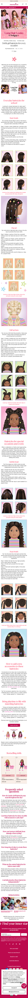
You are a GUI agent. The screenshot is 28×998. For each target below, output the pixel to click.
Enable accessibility (14, 1)
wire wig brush (19, 804)
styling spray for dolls (15, 810)
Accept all (14, 987)
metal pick (3, 806)
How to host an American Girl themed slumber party (7, 911)
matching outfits (9, 711)
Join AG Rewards (14, 7)
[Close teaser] (21, 983)
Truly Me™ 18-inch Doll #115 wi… (8, 779)
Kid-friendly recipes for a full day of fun (19, 911)
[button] (24, 986)
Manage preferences (14, 991)
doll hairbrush (14, 837)
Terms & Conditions (13, 979)
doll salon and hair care (14, 687)
